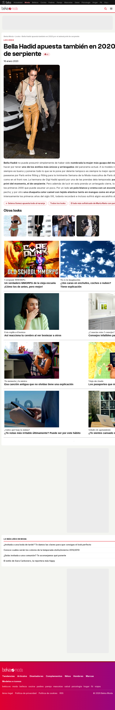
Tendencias (8, 676)
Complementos (54, 676)
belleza (23, 686)
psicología (77, 686)
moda (15, 686)
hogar (86, 686)
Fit (101, 2)
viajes (98, 686)
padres (40, 686)
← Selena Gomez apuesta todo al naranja (25, 203)
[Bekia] (6, 2)
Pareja (59, 2)
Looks (17, 36)
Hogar (95, 2)
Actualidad (18, 2)
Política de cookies (48, 693)
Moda (27, 2)
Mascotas (68, 2)
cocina (31, 686)
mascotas (58, 686)
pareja (48, 686)
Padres (52, 2)
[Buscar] (105, 9)
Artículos (22, 676)
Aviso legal (7, 693)
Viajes (106, 2)
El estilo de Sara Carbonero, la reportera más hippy (29, 561)
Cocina (43, 2)
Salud (77, 2)
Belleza (35, 2)
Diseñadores (36, 676)
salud (67, 686)
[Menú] (111, 8)
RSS (61, 693)
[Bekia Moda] (10, 9)
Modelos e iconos (11, 681)
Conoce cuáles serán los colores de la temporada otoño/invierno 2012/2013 (42, 550)
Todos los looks (57, 203)
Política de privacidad (25, 693)
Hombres (78, 676)
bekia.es (6, 686)
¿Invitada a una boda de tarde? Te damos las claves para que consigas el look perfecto (47, 544)
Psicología (86, 2)
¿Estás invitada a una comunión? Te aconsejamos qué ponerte (35, 555)
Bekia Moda (8, 36)
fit (92, 686)
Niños (68, 676)
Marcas (90, 676)
